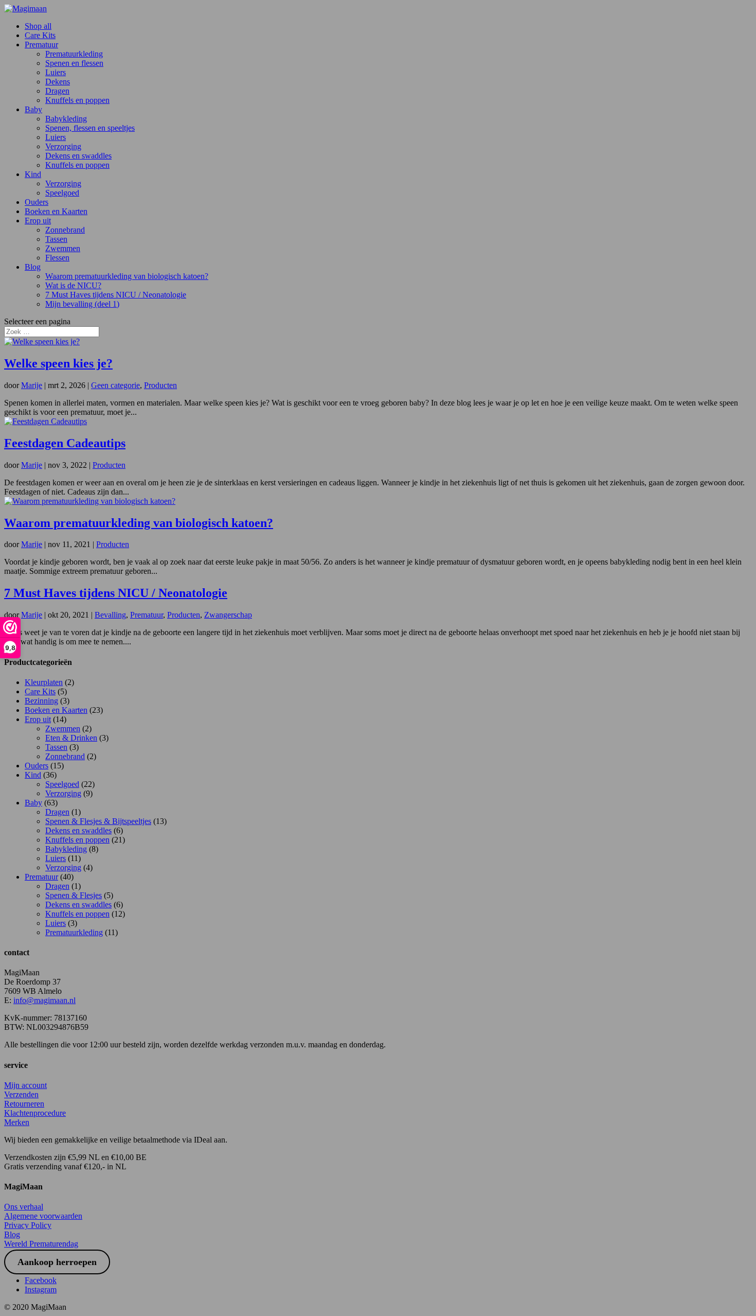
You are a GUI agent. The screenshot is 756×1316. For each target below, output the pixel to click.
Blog (33, 266)
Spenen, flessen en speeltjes (90, 128)
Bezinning (41, 700)
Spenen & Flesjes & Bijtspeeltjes (98, 821)
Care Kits (40, 35)
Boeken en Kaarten (56, 211)
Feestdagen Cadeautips (64, 443)
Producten (160, 385)
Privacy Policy (27, 1225)
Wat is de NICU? (73, 285)
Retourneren (24, 1103)
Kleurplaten (44, 682)
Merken (16, 1122)
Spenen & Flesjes (73, 895)
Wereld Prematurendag (41, 1243)
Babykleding (66, 118)
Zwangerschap (228, 614)
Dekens (57, 81)
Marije (31, 385)
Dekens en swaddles (78, 155)
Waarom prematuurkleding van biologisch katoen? (126, 276)
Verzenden (21, 1094)
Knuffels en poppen (77, 100)
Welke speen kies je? (58, 363)
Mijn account (25, 1085)
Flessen (57, 257)
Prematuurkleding (74, 53)
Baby (33, 109)
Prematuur (41, 44)
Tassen (56, 239)
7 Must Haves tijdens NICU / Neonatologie (115, 294)
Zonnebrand (65, 229)
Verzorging (63, 146)
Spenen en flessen (74, 63)
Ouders (36, 202)
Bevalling (110, 614)
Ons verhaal (23, 1206)
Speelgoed (62, 192)
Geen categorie (115, 385)
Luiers (55, 72)
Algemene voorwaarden (43, 1216)
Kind (33, 174)
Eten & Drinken (71, 737)
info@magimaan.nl (44, 1000)
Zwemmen (62, 248)
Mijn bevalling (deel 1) (82, 304)
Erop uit (38, 220)
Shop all (38, 26)
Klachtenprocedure (35, 1113)
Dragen (57, 90)
